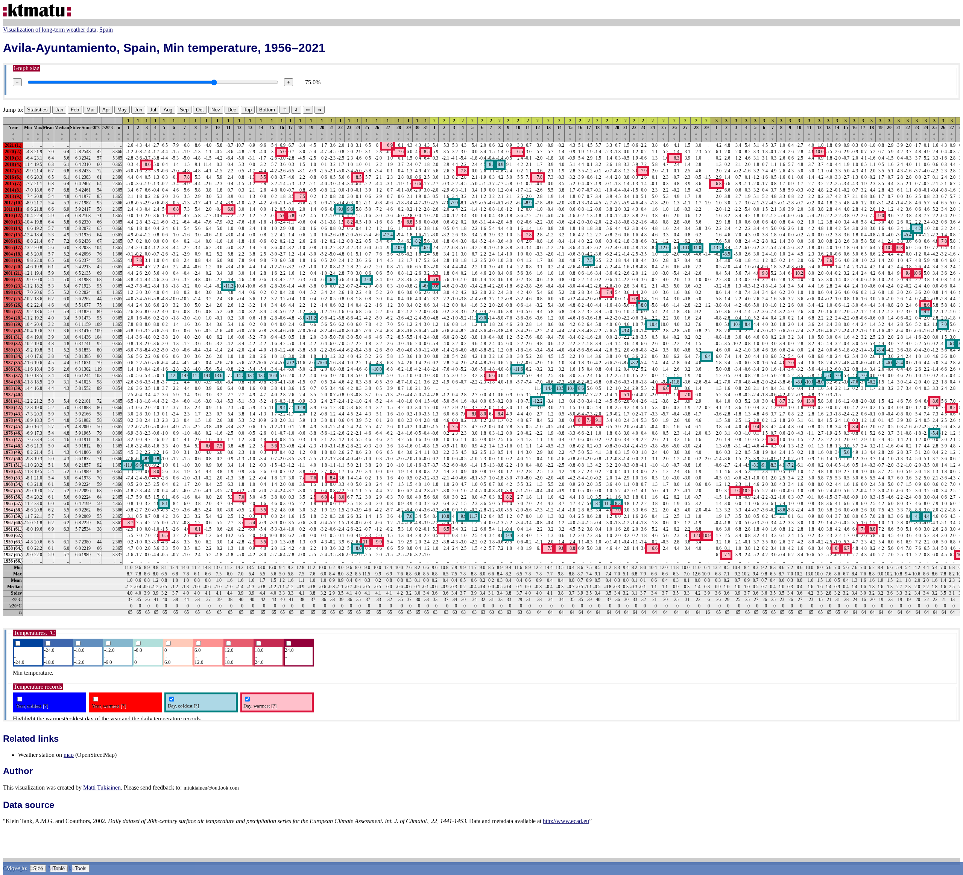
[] (45, 706)
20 (322, 133)
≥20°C (108, 133)
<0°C (96, 133)
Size (38, 868)
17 (290, 133)
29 (408, 133)
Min (28, 133)
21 (332, 133)
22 (340, 133)
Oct (200, 110)
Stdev (75, 133)
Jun (138, 110)
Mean (48, 133)
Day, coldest (183, 706)
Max (37, 133)
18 (300, 133)
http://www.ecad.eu (566, 821)
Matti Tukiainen (102, 787)
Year (13, 133)
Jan (59, 110)
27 (388, 133)
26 (377, 133)
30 (417, 133)
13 (250, 133)
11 (228, 133)
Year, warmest (109, 706)
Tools (81, 868)
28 (398, 133)
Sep (184, 110)
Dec (232, 110)
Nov (215, 110)
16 (281, 133)
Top (248, 110)
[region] (481, 366)
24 (357, 133)
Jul (153, 110)
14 (261, 133)
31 (426, 133)
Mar (91, 110)
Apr (106, 110)
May (122, 110)
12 (239, 133)
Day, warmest (259, 706)
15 (272, 133)
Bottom (267, 110)
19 (311, 133)
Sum (86, 133)
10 (217, 133)
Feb (75, 110)
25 (367, 133)
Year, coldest (32, 706)
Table (59, 868)
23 (349, 133)
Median (62, 133)
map (69, 755)
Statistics (37, 110)
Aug (168, 110)
